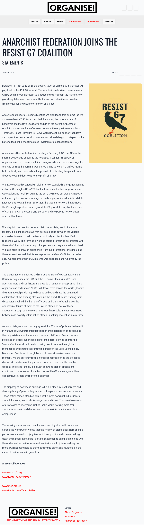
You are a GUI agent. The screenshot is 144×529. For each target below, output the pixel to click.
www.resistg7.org (12, 472)
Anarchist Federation (76, 520)
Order (60, 21)
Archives (109, 21)
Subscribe (70, 516)
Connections (93, 21)
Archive (47, 21)
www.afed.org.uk (11, 486)
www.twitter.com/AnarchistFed (19, 490)
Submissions (75, 21)
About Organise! (73, 512)
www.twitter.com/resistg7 (16, 477)
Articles (34, 21)
